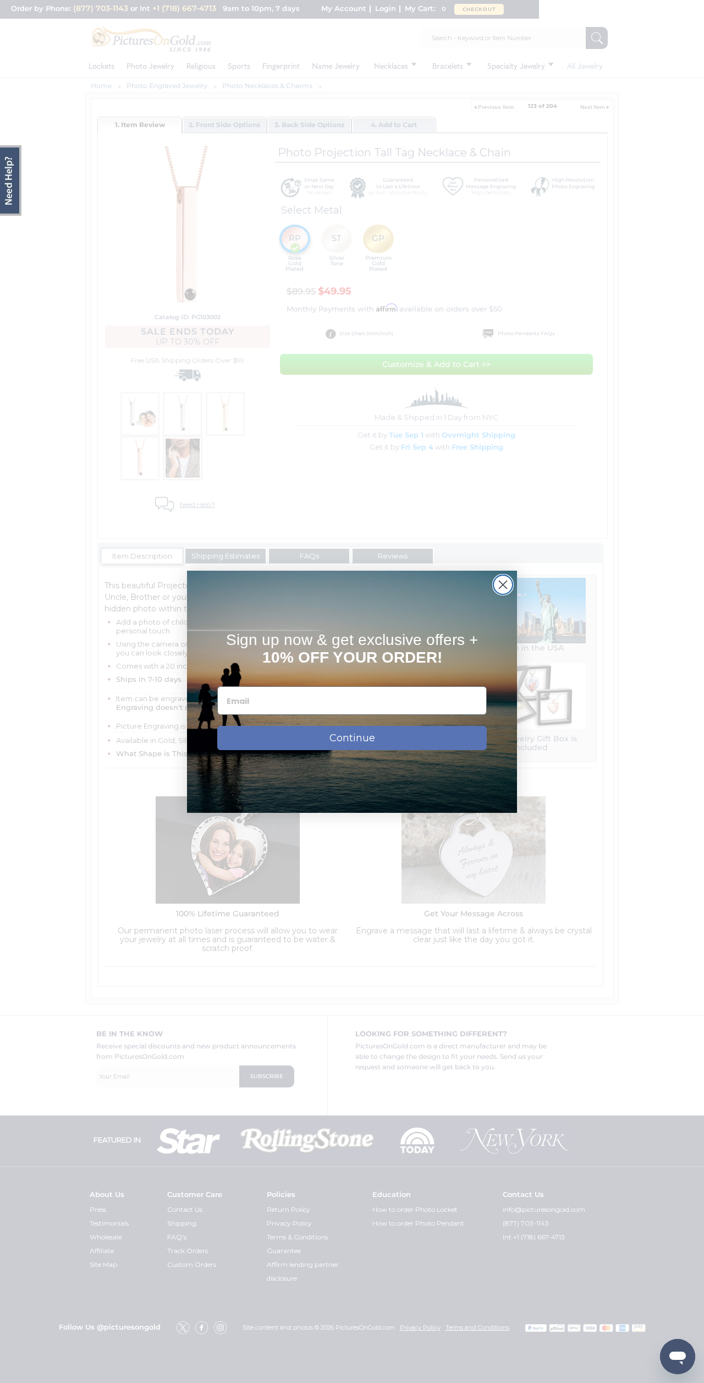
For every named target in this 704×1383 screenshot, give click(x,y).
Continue (352, 738)
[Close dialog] (503, 584)
